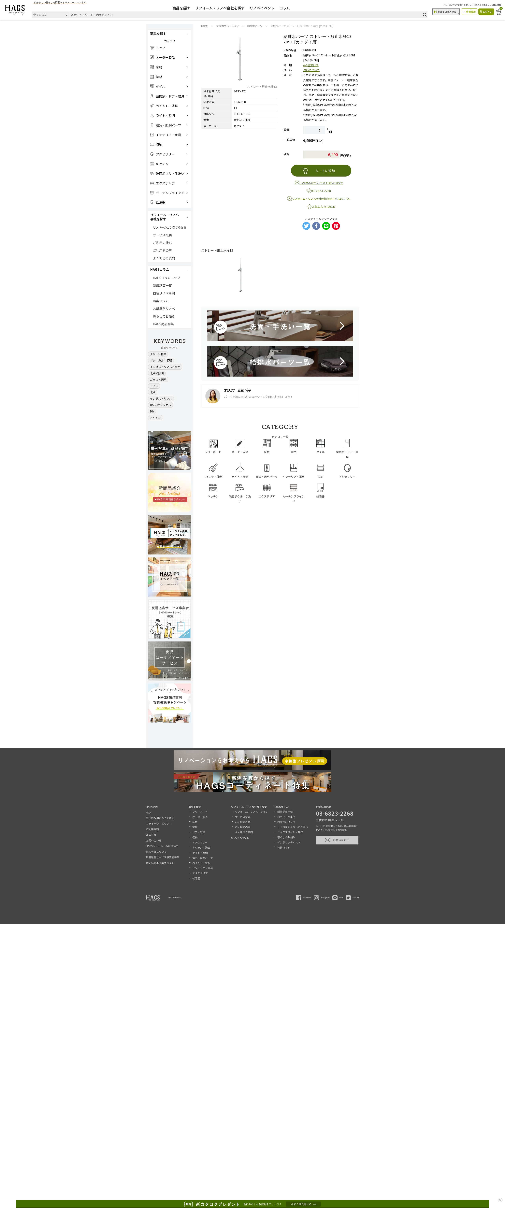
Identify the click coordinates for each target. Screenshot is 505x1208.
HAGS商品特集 (163, 324)
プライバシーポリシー (159, 824)
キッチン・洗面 (201, 847)
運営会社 (151, 835)
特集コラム (161, 300)
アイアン (155, 418)
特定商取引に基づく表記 (160, 818)
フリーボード (200, 811)
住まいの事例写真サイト (160, 863)
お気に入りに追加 (323, 207)
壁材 (194, 827)
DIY (152, 411)
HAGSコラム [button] (159, 269)
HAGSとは (152, 807)
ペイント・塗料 (201, 863)
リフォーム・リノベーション (251, 811)
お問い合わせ (153, 840)
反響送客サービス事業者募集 (162, 857)
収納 (194, 837)
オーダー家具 (200, 817)
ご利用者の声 (162, 250)
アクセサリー (200, 842)
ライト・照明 (200, 853)
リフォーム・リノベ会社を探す (220, 7)
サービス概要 (162, 235)
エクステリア (200, 873)
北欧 (152, 392)
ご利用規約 (152, 829)
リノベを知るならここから (292, 827)
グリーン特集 (158, 354)
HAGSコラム (280, 807)
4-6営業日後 (311, 65)
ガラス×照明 (158, 379)
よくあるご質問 (164, 258)
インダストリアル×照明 (165, 367)
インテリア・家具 (202, 868)
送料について (311, 70)
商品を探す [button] (158, 33)
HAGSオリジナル (160, 405)
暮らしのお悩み (164, 316)
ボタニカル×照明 (161, 360)
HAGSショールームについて (162, 846)
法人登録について (156, 852)
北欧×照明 (157, 373)
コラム (284, 7)
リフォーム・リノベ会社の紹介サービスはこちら (321, 199)
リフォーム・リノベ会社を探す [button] (164, 217)
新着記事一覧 (162, 285)
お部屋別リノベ (164, 308)
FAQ (148, 812)
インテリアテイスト (288, 842)
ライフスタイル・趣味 (290, 832)
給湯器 (196, 878)
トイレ (154, 386)
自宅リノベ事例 (164, 293)
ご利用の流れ (162, 242)
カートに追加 (325, 170)
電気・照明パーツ (202, 858)
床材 (194, 822)
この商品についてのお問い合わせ (321, 183)
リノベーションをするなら (169, 227)
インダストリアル (161, 398)
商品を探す (181, 7)
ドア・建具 (198, 832)
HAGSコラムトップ (166, 277)
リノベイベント (262, 7)
